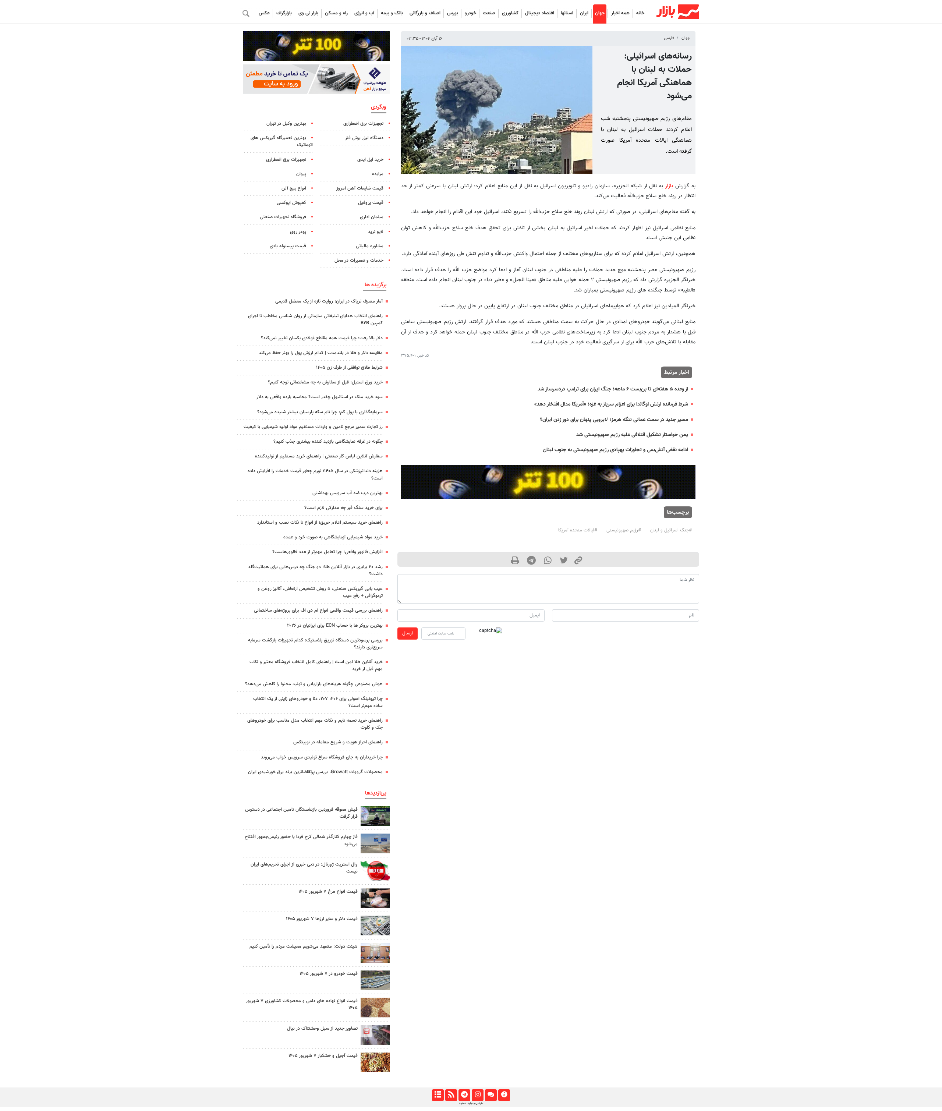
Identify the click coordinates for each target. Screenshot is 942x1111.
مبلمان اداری (371, 217)
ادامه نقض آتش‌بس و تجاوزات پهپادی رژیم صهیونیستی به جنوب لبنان (615, 450)
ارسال (407, 633)
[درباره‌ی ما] (504, 1095)
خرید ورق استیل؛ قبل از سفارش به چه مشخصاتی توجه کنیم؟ (325, 382)
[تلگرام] (464, 1095)
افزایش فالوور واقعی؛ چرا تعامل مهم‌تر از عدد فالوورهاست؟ (327, 552)
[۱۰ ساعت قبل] (375, 1062)
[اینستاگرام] (477, 1095)
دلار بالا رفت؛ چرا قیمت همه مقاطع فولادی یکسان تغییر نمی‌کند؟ (322, 338)
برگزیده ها (375, 284)
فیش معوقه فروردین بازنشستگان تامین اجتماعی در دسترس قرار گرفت (301, 813)
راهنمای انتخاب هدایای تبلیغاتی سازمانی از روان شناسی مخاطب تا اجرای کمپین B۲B (315, 319)
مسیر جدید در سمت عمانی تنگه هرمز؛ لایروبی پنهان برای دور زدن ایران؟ (614, 419)
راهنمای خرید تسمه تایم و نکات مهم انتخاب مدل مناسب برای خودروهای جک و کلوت (315, 724)
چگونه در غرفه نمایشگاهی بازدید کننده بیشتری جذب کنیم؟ (328, 441)
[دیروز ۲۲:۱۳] (375, 843)
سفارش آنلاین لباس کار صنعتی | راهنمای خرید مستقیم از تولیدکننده (319, 456)
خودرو (470, 13)
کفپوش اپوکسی (291, 202)
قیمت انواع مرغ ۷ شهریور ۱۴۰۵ (328, 891)
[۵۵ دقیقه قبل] (375, 1035)
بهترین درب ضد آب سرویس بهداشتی (347, 493)
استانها (567, 13)
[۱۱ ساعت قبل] (375, 898)
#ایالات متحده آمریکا (577, 530)
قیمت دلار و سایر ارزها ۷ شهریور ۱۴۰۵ (322, 919)
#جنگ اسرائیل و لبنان (671, 530)
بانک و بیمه (392, 13)
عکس (264, 13)
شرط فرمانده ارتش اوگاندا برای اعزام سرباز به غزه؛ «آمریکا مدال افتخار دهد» (611, 404)
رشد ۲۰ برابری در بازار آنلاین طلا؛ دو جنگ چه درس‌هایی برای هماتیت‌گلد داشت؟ (315, 570)
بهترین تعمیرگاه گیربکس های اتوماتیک (282, 141)
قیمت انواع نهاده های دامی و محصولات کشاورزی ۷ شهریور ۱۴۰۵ (302, 1004)
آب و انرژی (364, 13)
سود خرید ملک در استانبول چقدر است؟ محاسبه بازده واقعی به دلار (319, 397)
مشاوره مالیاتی (369, 246)
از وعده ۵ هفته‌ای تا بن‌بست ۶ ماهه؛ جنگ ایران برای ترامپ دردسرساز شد (613, 389)
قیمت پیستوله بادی (288, 246)
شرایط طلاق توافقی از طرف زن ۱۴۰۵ (349, 367)
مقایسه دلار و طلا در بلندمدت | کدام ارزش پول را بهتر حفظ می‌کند (321, 353)
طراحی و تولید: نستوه (471, 1103)
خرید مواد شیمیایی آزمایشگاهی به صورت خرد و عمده (333, 537)
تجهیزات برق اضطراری (363, 123)
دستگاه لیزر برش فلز (364, 138)
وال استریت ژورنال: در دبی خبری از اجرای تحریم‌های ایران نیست (304, 868)
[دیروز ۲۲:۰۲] (375, 871)
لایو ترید (375, 232)
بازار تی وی (308, 13)
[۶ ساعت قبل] (375, 816)
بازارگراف (284, 13)
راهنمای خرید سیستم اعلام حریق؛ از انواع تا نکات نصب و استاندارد (320, 522)
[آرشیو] (437, 1095)
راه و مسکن (336, 13)
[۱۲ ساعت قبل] (375, 953)
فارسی (669, 38)
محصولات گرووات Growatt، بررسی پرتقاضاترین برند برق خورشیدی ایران (315, 772)
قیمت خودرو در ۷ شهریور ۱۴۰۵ (329, 973)
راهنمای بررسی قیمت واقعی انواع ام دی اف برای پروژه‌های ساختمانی (318, 610)
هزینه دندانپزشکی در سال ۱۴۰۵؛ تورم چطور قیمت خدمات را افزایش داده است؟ (315, 474)
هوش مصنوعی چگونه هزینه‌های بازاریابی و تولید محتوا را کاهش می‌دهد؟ (314, 684)
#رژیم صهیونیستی (623, 530)
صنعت (489, 13)
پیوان (301, 174)
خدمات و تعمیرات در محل (358, 260)
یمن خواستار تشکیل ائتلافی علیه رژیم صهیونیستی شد (632, 435)
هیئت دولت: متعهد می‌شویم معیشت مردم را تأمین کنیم (303, 946)
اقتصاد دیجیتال (539, 13)
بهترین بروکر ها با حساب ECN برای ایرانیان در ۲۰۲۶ (335, 625)
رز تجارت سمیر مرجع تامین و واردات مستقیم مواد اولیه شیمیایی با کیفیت (313, 427)
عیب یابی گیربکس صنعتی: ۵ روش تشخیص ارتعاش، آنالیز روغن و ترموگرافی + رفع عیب (320, 592)
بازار (669, 186)
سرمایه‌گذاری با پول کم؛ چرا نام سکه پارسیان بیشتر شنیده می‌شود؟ (320, 412)
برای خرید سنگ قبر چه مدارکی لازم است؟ (343, 508)
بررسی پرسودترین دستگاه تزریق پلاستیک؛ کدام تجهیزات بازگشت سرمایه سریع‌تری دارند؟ (315, 644)
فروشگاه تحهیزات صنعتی (283, 217)
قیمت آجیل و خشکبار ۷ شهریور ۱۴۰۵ (323, 1055)
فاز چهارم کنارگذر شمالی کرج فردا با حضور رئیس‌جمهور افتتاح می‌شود (301, 840)
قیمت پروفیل (370, 202)
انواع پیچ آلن (293, 188)
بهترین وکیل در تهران (286, 123)
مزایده (377, 174)
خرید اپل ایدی (370, 159)
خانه (640, 13)
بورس (452, 13)
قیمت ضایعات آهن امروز (359, 188)
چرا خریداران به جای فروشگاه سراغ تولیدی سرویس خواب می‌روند (322, 757)
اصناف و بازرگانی (425, 13)
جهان (600, 13)
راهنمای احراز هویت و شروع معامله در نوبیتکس (338, 742)
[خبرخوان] (451, 1095)
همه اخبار (620, 13)
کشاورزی (510, 13)
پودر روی (298, 232)
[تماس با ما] (490, 1095)
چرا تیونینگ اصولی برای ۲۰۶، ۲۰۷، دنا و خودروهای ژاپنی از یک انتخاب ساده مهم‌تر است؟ (318, 702)
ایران (584, 13)
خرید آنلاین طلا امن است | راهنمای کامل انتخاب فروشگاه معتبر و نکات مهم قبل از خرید (316, 665)
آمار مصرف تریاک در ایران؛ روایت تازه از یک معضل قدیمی (329, 301)
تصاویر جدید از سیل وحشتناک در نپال (322, 1028)
